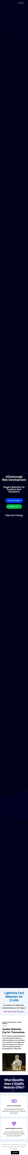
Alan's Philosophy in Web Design (11, 1023)
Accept (15, 1152)
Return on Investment (14, 1105)
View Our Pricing (14, 515)
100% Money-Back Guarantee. (14, 1012)
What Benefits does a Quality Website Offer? (14, 1083)
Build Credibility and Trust (14, 1128)
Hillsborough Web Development (14, 478)
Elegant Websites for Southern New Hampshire (14, 489)
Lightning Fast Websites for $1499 (14, 996)
